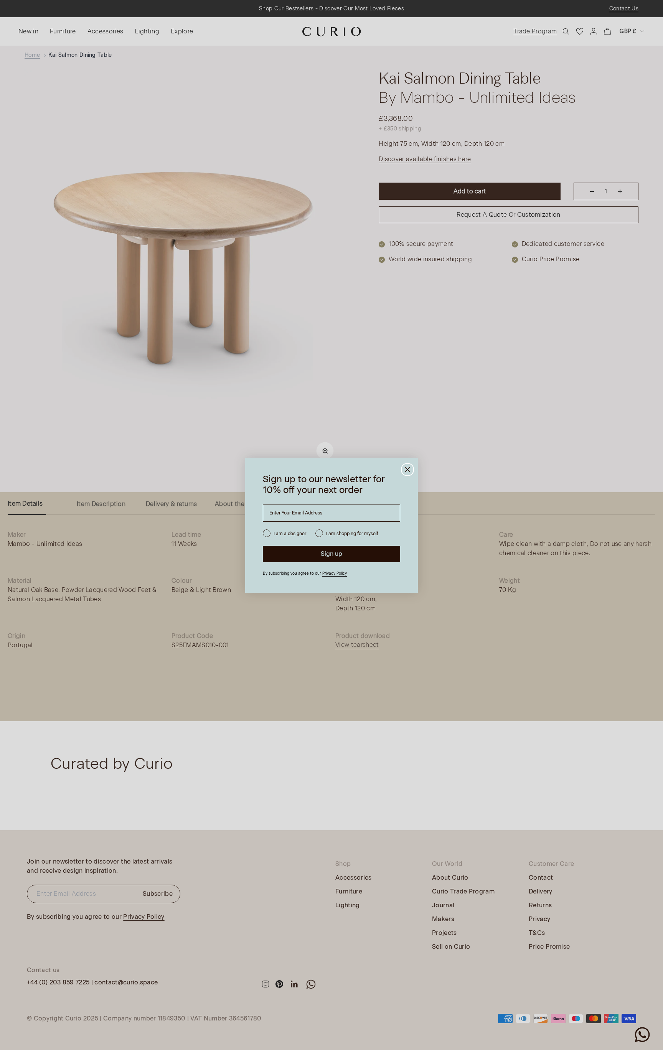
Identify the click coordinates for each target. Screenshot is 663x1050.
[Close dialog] (407, 469)
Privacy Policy (334, 573)
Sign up (331, 553)
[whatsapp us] (642, 1035)
